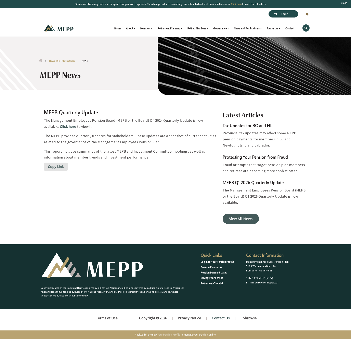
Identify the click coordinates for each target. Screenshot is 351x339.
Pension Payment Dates (214, 272)
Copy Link (56, 166)
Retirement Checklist (212, 283)
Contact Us (221, 318)
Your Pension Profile (168, 334)
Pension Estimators (211, 267)
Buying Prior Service (212, 278)
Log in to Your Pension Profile (217, 262)
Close (344, 3)
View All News (240, 218)
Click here (68, 126)
